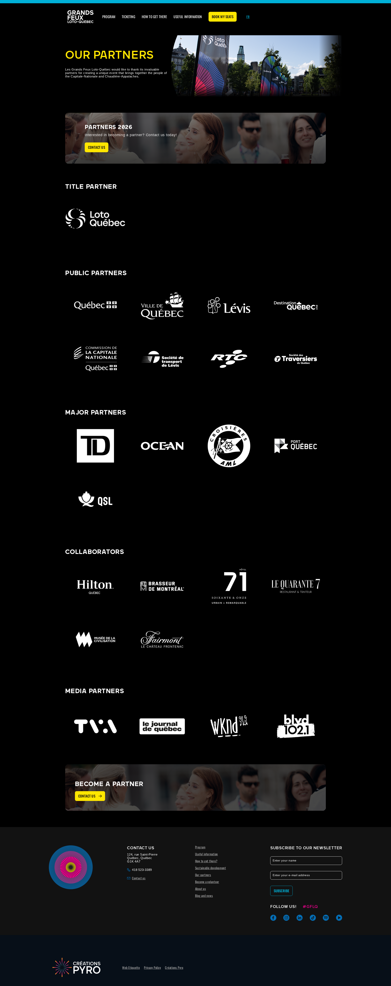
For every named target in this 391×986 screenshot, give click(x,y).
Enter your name (285, 860)
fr (248, 16)
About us (200, 888)
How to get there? (206, 861)
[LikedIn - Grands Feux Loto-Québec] (300, 918)
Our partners (203, 874)
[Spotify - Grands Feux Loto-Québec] (326, 918)
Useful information (188, 16)
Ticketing (128, 16)
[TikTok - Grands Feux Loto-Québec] (313, 918)
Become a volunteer (207, 881)
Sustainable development (210, 868)
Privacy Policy (152, 967)
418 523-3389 (142, 869)
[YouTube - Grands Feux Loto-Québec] (339, 918)
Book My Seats (222, 16)
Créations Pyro (174, 967)
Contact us (96, 147)
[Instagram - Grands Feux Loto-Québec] (286, 918)
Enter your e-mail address (291, 875)
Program (108, 16)
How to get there (154, 16)
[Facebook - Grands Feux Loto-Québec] (273, 918)
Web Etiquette (131, 967)
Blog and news (204, 895)
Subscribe (281, 890)
